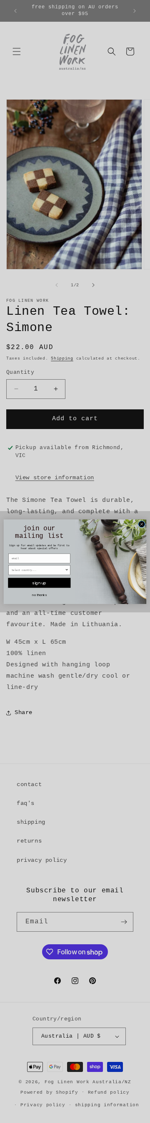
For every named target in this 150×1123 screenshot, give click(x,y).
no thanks (39, 595)
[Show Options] (67, 569)
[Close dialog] (141, 524)
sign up (39, 582)
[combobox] (38, 569)
